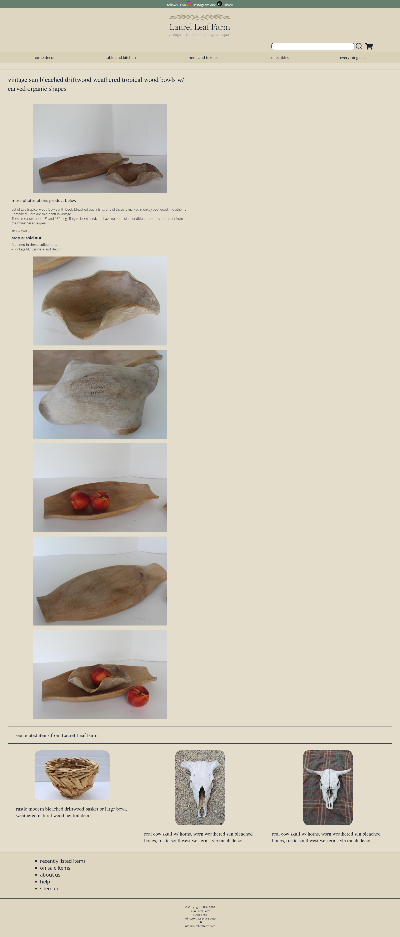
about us (50, 874)
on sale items (55, 867)
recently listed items (63, 860)
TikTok (228, 5)
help (45, 881)
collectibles (279, 57)
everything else (353, 57)
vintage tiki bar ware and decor (38, 249)
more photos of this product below (44, 200)
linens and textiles (203, 57)
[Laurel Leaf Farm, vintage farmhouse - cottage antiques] (200, 25)
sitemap (49, 888)
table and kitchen (121, 57)
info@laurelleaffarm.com (200, 926)
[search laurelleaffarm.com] (360, 46)
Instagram (201, 5)
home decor (44, 57)
